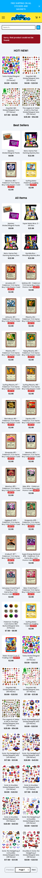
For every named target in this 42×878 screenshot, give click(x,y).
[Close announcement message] (39, 6)
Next (34, 869)
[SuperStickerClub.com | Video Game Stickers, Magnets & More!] (21, 17)
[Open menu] (3, 17)
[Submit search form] (38, 27)
